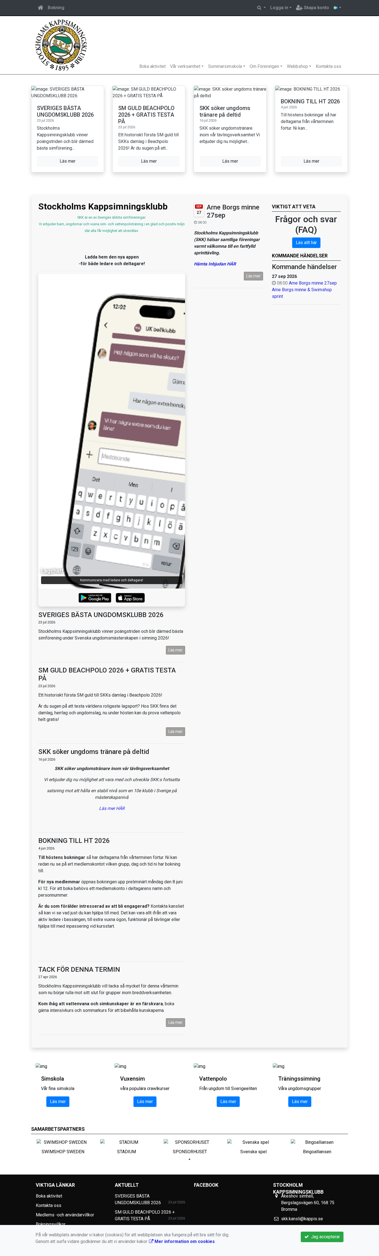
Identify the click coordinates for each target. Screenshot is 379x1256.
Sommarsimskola (225, 66)
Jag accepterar (324, 1236)
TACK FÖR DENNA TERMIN (79, 969)
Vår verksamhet (185, 66)
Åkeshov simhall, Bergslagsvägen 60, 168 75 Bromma (307, 1202)
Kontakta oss (328, 66)
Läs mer (253, 276)
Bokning (56, 7)
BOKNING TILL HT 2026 (310, 101)
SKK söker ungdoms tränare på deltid (224, 111)
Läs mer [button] (67, 161)
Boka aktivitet (152, 66)
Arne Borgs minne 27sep (313, 283)
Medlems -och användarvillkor (65, 1214)
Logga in (279, 7)
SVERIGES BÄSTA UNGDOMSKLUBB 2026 (65, 111)
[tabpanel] (63, 1145)
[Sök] (261, 7)
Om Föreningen (264, 66)
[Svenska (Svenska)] (337, 7)
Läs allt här (306, 242)
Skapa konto (316, 7)
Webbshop (297, 66)
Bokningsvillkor (50, 1224)
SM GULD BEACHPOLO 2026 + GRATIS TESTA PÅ (146, 115)
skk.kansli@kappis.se (302, 1218)
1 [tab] (189, 1159)
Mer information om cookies (184, 1241)
